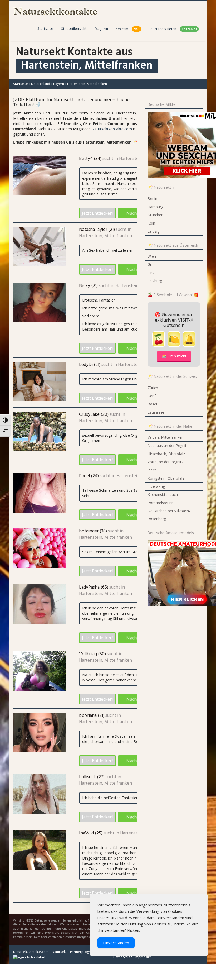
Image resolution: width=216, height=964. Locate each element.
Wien (152, 256)
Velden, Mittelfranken (166, 437)
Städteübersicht (74, 29)
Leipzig (153, 231)
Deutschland (40, 84)
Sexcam (127, 29)
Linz (151, 272)
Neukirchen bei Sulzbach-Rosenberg (169, 514)
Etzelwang (156, 486)
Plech (152, 470)
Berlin (152, 198)
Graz (151, 264)
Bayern (58, 84)
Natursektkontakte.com (112, 128)
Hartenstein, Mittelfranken (105, 236)
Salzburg (155, 280)
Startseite (45, 29)
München (155, 214)
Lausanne (156, 412)
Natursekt (59, 951)
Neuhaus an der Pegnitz (168, 445)
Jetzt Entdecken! (97, 213)
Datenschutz (122, 957)
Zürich (153, 387)
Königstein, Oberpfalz (166, 478)
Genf (152, 395)
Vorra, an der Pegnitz (165, 461)
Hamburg (155, 206)
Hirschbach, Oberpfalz (166, 453)
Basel (152, 404)
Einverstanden (116, 942)
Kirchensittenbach (163, 494)
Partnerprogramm (84, 951)
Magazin (101, 29)
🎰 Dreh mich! (174, 356)
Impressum (143, 957)
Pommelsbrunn (161, 502)
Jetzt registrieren (173, 29)
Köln (151, 223)
